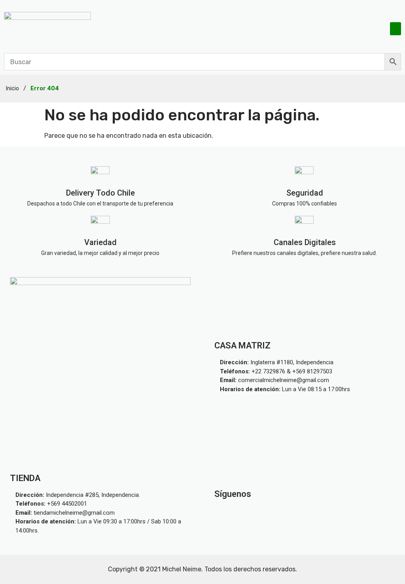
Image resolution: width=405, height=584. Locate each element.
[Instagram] (286, 512)
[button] (395, 28)
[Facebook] (323, 512)
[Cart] (377, 28)
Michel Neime (181, 569)
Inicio (12, 88)
